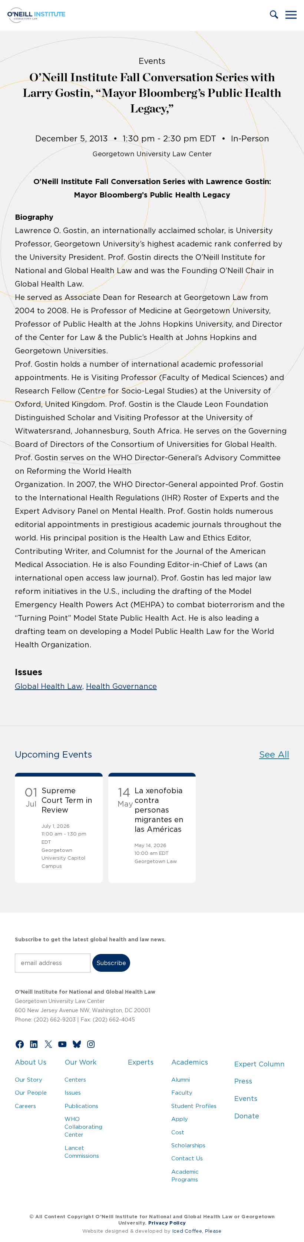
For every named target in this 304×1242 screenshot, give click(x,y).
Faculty (181, 1092)
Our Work (80, 1062)
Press (243, 1081)
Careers (25, 1106)
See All (274, 754)
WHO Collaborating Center (83, 1127)
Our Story (28, 1079)
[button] (274, 15)
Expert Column (259, 1064)
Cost (177, 1132)
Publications (81, 1106)
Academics (189, 1062)
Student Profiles (194, 1106)
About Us (30, 1062)
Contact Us (187, 1158)
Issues (73, 1092)
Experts (140, 1062)
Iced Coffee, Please (197, 1231)
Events (245, 1098)
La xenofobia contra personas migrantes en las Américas (159, 810)
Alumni (180, 1079)
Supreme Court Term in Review (67, 800)
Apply (179, 1119)
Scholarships (188, 1145)
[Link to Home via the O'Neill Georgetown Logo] (36, 20)
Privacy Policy (167, 1223)
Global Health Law (48, 686)
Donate (246, 1116)
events (152, 60)
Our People (31, 1092)
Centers (75, 1079)
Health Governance (121, 686)
